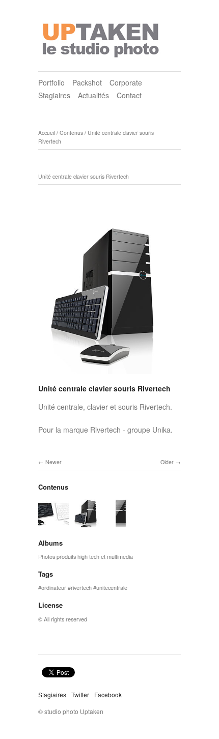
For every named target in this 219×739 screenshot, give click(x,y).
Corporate (126, 82)
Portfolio (51, 82)
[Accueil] (102, 37)
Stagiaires (54, 95)
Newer (53, 462)
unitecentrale (111, 587)
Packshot (87, 82)
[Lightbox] (109, 376)
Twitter (80, 694)
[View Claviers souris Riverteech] (53, 522)
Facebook (108, 694)
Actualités (93, 95)
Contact (129, 95)
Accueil (46, 132)
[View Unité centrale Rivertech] (120, 522)
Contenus (71, 132)
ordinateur (53, 587)
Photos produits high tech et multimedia (85, 556)
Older (167, 462)
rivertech (81, 587)
